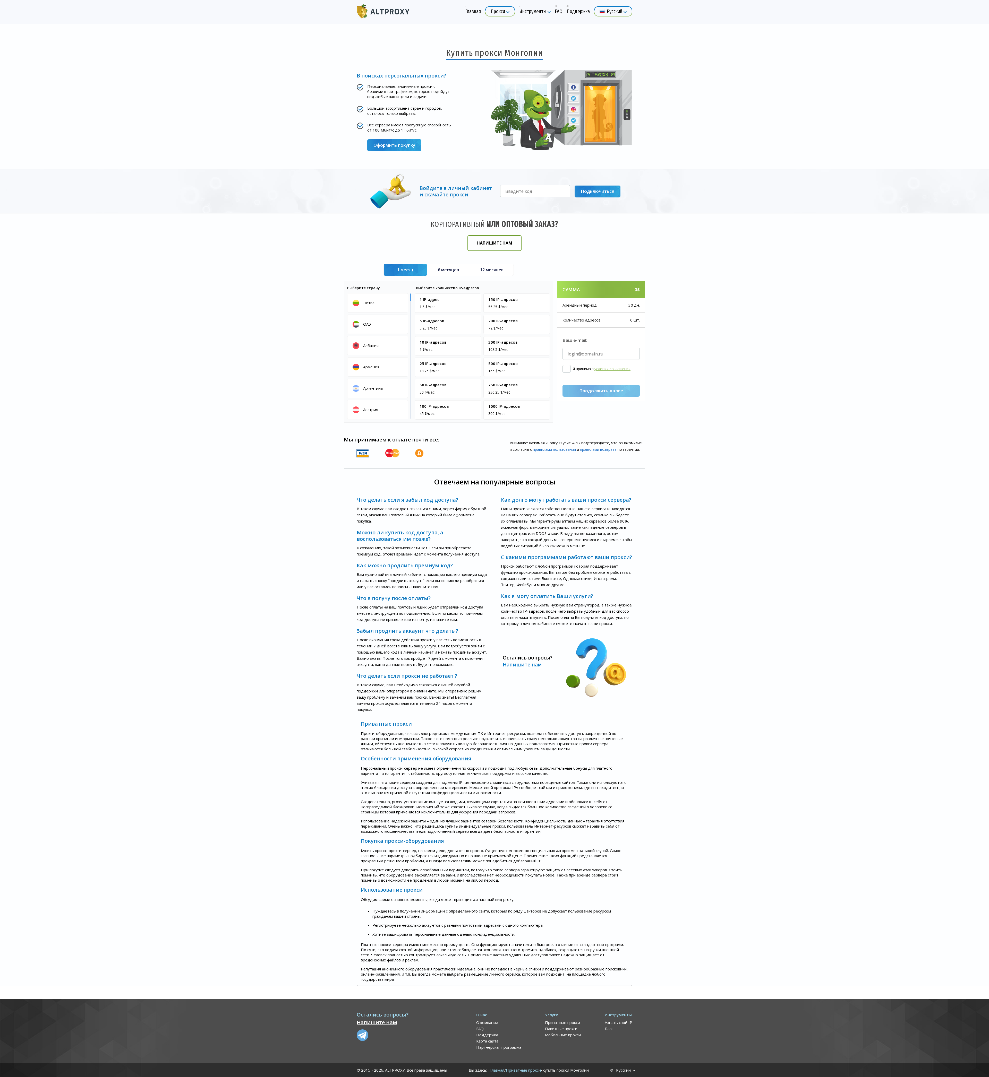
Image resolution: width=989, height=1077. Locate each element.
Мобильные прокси (563, 1034)
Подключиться (597, 191)
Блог (609, 1028)
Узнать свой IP (618, 1022)
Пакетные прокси (561, 1028)
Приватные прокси (562, 1022)
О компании (487, 1022)
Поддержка (487, 1034)
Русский (623, 1070)
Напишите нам (494, 243)
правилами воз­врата (598, 449)
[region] (378, 355)
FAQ (480, 1028)
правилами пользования (554, 449)
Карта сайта (487, 1041)
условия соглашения (612, 369)
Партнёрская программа (498, 1047)
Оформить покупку (394, 145)
